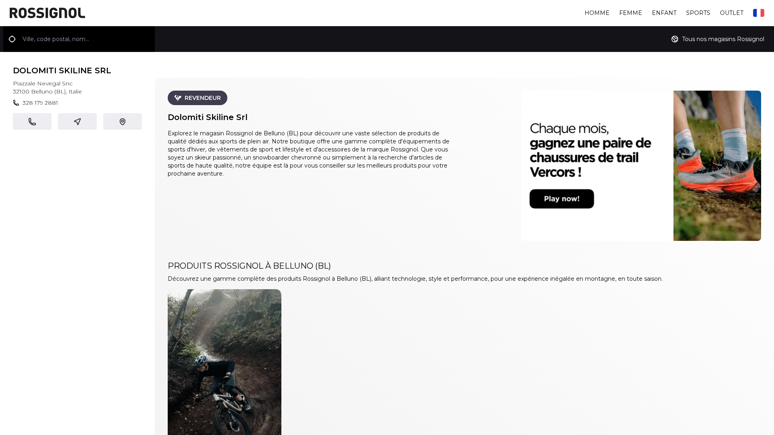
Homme (597, 13)
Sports (698, 13)
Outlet (731, 13)
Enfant (664, 13)
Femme (630, 13)
